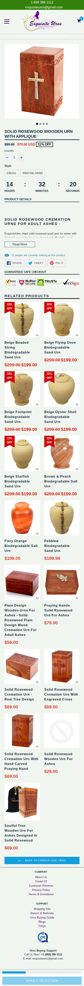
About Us (41, 877)
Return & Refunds (42, 913)
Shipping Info (42, 908)
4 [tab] (47, 124)
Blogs (42, 921)
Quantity (9, 150)
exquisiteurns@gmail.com (44, 7)
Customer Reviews (41, 885)
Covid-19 (41, 881)
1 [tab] (37, 124)
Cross (11, 173)
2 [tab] (40, 124)
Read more (19, 244)
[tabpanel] (42, 82)
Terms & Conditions (41, 894)
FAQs (42, 926)
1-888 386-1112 (42, 2)
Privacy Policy (41, 890)
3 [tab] (44, 124)
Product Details (17, 199)
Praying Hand (33, 173)
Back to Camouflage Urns (45, 860)
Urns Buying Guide (42, 917)
